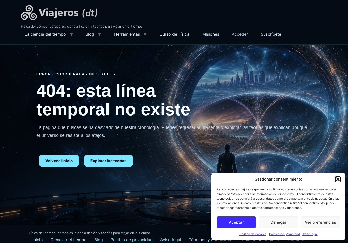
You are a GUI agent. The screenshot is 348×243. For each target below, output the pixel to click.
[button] (337, 179)
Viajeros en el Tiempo (59, 12)
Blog (90, 34)
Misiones (210, 34)
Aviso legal (310, 234)
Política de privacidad (284, 234)
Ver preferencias (320, 222)
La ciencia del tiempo (45, 34)
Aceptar (236, 222)
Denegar (278, 222)
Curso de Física (174, 34)
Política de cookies (252, 234)
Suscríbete (271, 34)
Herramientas (127, 34)
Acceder (240, 34)
